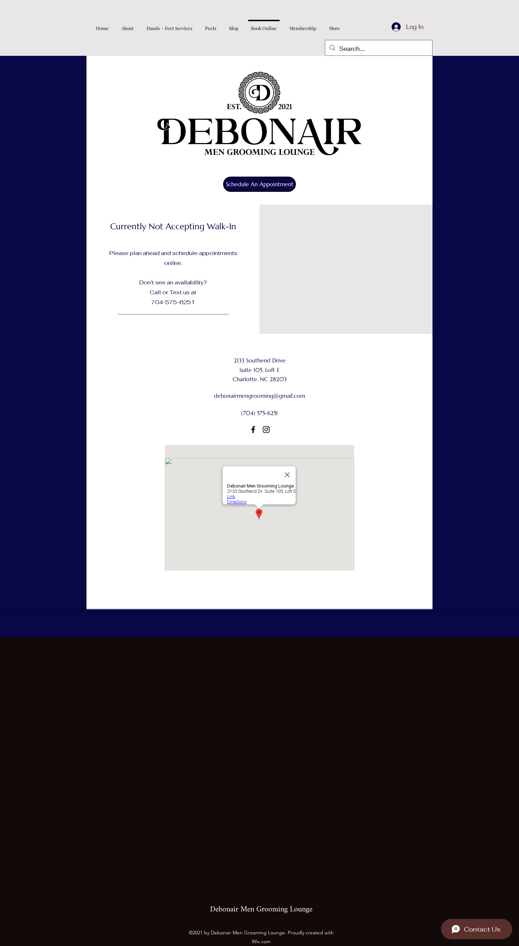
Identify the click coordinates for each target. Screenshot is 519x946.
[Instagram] (266, 429)
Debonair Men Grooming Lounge (261, 909)
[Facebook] (253, 429)
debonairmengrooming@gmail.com (259, 395)
